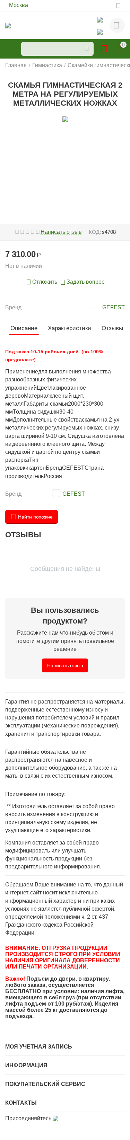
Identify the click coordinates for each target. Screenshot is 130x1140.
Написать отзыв (61, 232)
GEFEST (73, 494)
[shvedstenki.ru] (8, 25)
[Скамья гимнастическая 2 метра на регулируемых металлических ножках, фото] (65, 119)
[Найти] (87, 49)
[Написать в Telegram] (100, 31)
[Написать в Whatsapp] (100, 19)
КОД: (95, 232)
